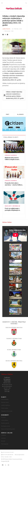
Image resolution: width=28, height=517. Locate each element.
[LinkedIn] (7, 35)
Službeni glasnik (5, 423)
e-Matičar (3, 435)
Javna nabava (4, 420)
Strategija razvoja (5, 426)
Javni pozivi (6, 28)
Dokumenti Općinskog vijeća (8, 429)
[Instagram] (8, 465)
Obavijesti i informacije (12, 206)
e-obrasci (3, 438)
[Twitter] (5, 35)
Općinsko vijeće (5, 402)
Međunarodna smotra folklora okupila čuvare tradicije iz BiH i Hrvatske (12, 159)
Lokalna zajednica (11, 155)
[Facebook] (3, 35)
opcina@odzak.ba (20, 454)
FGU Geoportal (4, 444)
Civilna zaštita (4, 408)
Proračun (3, 417)
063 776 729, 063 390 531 (7, 454)
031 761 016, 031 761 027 (8, 452)
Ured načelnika (4, 399)
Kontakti (3, 441)
